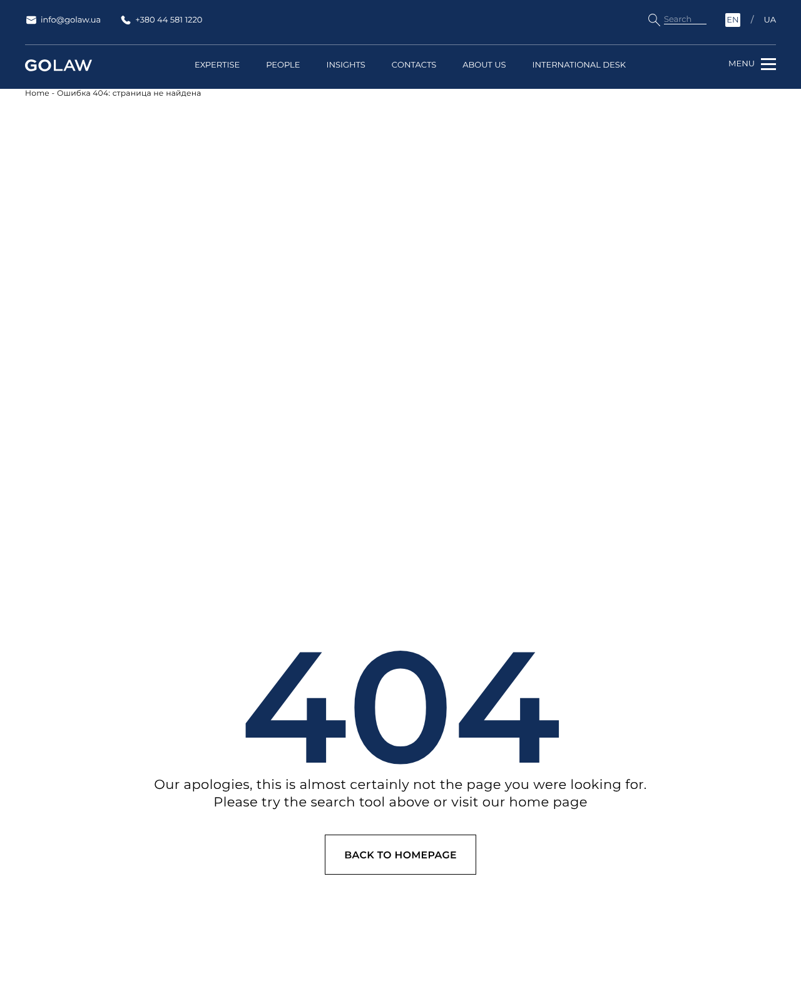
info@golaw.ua (71, 20)
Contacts (414, 65)
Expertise (217, 65)
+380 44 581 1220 (168, 20)
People (283, 65)
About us (484, 65)
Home (37, 93)
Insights (345, 65)
